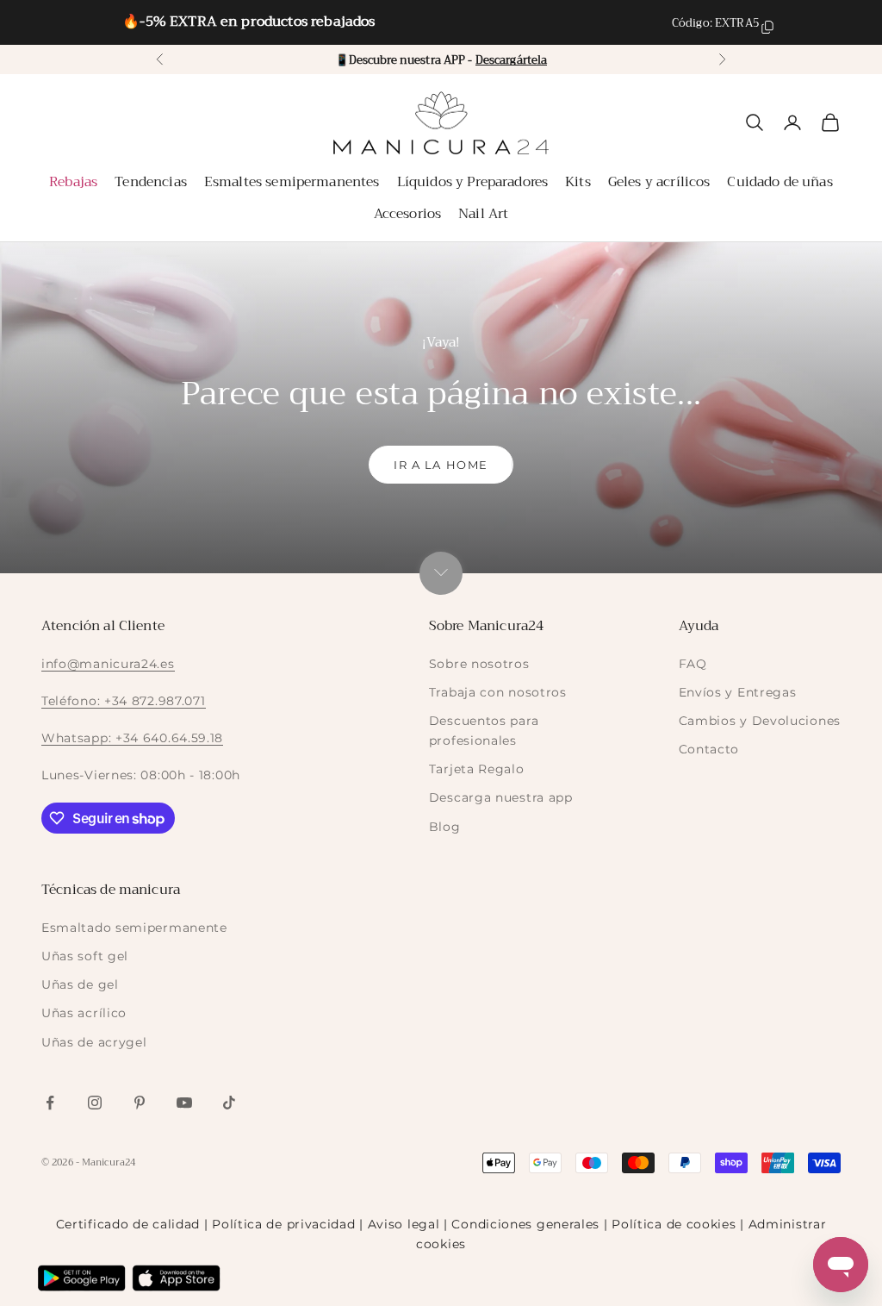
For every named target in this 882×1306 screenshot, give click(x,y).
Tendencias (151, 182)
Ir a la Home (441, 465)
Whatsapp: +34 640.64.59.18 (132, 738)
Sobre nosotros (479, 664)
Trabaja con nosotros (498, 692)
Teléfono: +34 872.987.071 (123, 701)
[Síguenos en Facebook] (50, 1102)
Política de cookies (674, 1224)
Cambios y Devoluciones (760, 720)
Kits (578, 182)
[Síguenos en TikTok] (229, 1102)
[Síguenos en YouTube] (184, 1102)
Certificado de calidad (128, 1224)
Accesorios (408, 214)
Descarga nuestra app (501, 797)
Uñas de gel (80, 984)
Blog (445, 826)
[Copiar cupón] (767, 27)
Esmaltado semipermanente (134, 927)
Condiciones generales (525, 1224)
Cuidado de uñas (779, 182)
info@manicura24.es (108, 664)
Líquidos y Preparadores (473, 182)
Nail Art (483, 214)
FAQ (693, 664)
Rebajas (73, 182)
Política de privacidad (283, 1224)
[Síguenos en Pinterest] (139, 1102)
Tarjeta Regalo (477, 769)
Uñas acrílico (84, 1013)
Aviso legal (404, 1224)
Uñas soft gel (84, 956)
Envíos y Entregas (738, 692)
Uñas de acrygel (94, 1042)
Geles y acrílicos (659, 182)
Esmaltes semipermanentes (292, 182)
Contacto (709, 749)
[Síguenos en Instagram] (94, 1102)
